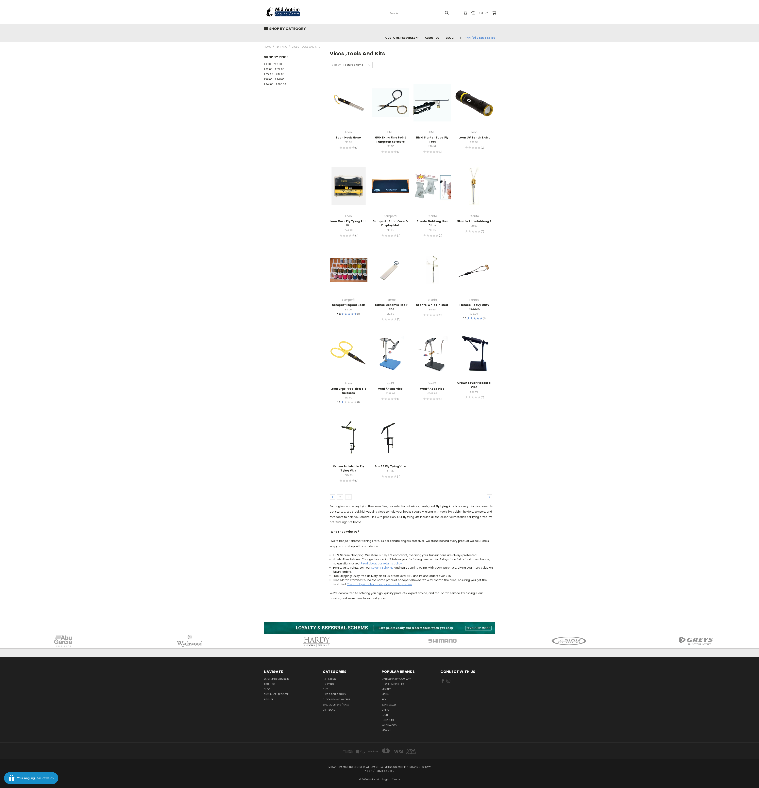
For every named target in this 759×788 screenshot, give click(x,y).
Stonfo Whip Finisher (432, 305)
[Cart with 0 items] (494, 13)
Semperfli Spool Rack (348, 305)
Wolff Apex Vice (432, 389)
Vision (385, 694)
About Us (432, 38)
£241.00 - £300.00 (275, 84)
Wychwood (389, 725)
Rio (384, 699)
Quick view (348, 94)
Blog (450, 38)
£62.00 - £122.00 (274, 69)
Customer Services (400, 38)
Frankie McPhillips (393, 684)
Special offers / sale (336, 704)
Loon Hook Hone (348, 137)
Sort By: (336, 65)
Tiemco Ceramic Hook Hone (390, 307)
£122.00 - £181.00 (274, 74)
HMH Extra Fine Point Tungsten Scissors (390, 140)
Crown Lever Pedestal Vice (474, 385)
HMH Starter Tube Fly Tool (432, 140)
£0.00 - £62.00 (273, 64)
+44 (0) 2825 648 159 (480, 38)
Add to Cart (348, 109)
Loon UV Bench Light (474, 137)
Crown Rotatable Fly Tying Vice (348, 468)
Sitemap (268, 699)
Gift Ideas (329, 709)
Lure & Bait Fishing (334, 694)
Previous (748, 775)
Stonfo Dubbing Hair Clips (432, 223)
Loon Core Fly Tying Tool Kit (348, 223)
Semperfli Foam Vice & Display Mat (390, 223)
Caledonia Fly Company (396, 679)
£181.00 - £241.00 (274, 79)
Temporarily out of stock (390, 109)
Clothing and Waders (336, 699)
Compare (347, 102)
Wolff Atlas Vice (390, 389)
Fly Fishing (329, 679)
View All (387, 730)
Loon (385, 715)
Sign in (268, 694)
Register (283, 694)
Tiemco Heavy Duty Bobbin (474, 307)
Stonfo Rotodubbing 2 (474, 221)
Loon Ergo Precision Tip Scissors (348, 391)
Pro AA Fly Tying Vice (390, 466)
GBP (482, 12)
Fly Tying (328, 684)
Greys (385, 709)
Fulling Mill (389, 720)
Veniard (386, 689)
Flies (325, 689)
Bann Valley (389, 704)
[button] (379, 628)
